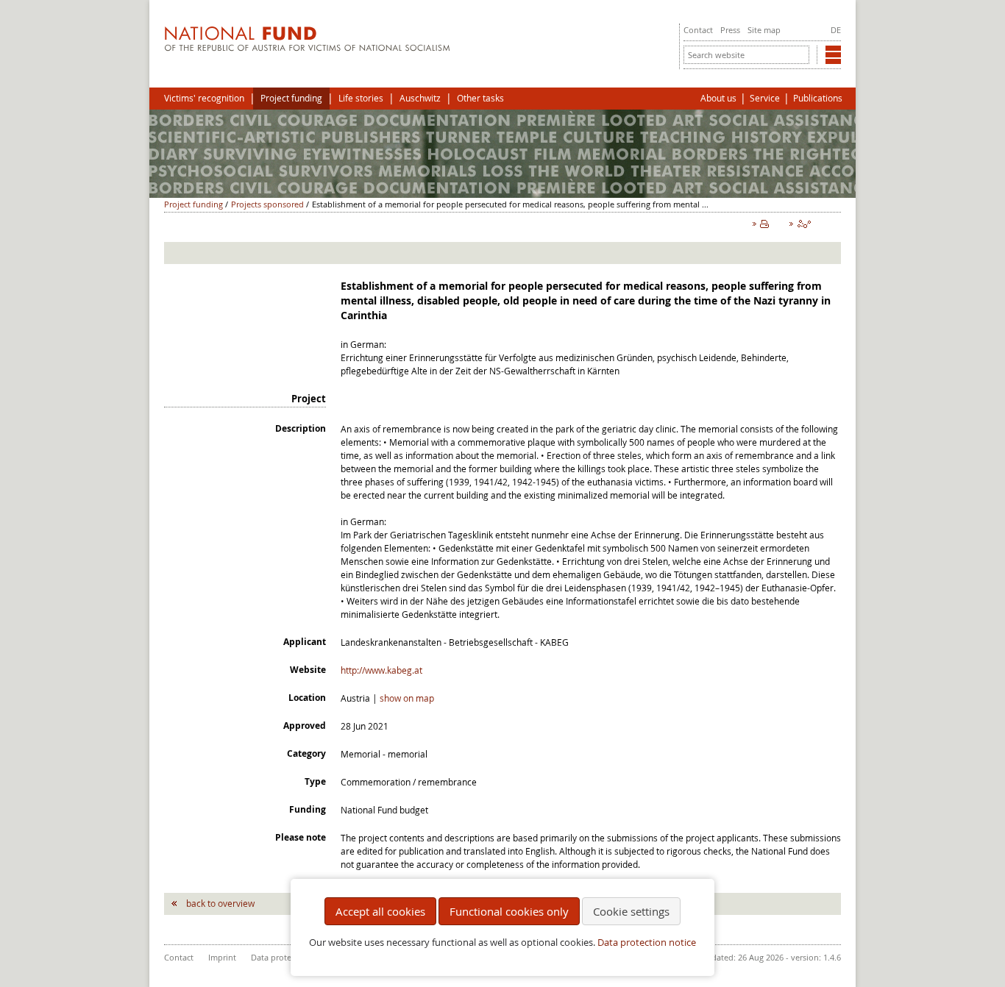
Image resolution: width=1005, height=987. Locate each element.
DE (836, 29)
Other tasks (480, 98)
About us (718, 98)
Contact (698, 29)
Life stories (360, 98)
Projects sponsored (267, 204)
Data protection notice (646, 942)
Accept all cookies (380, 911)
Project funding (291, 98)
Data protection (280, 957)
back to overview (220, 903)
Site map (764, 29)
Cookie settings (631, 911)
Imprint (222, 957)
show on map (407, 698)
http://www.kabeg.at (381, 670)
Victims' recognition (204, 98)
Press (730, 29)
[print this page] (764, 227)
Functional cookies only (509, 911)
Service (765, 98)
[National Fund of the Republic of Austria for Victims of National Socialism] (307, 48)
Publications (817, 98)
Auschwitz (420, 98)
